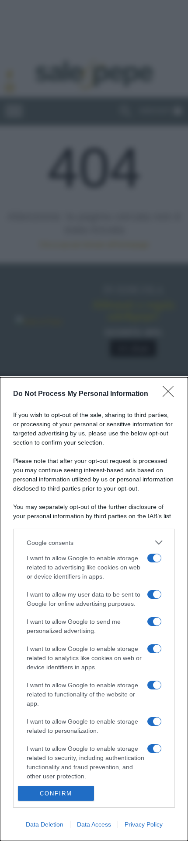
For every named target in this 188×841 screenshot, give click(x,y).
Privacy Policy (144, 824)
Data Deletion (44, 824)
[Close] (171, 394)
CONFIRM (56, 793)
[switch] (154, 558)
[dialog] (94, 609)
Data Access (94, 824)
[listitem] (94, 542)
